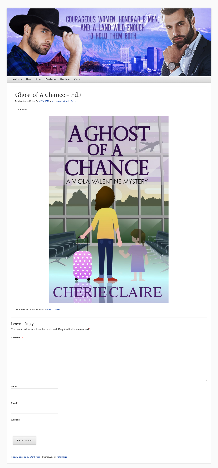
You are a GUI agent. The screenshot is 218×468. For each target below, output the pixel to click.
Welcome (17, 79)
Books (38, 79)
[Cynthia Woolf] (109, 42)
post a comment (53, 309)
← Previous (21, 109)
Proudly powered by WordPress (25, 457)
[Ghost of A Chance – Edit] (109, 209)
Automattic (62, 457)
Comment (17, 337)
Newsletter (65, 79)
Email (14, 403)
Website (15, 419)
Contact (77, 79)
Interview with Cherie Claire (64, 101)
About (28, 79)
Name (15, 386)
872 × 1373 (44, 101)
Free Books (50, 79)
